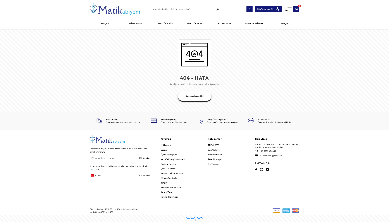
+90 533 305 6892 (267, 151)
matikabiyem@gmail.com (271, 155)
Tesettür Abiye (215, 159)
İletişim (164, 182)
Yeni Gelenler (214, 150)
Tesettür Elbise (215, 154)
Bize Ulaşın (261, 138)
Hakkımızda (166, 145)
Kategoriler (215, 138)
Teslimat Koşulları (169, 164)
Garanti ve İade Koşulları (172, 173)
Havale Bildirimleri (169, 196)
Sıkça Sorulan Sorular (171, 187)
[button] (291, 9)
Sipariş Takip (166, 192)
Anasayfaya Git (194, 96)
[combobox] (93, 175)
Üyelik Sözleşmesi (169, 154)
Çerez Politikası (168, 168)
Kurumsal (166, 138)
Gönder (146, 158)
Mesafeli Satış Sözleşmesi (173, 159)
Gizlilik (164, 150)
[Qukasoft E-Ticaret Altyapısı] (194, 218)
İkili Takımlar (213, 164)
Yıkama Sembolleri (169, 178)
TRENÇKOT (213, 145)
